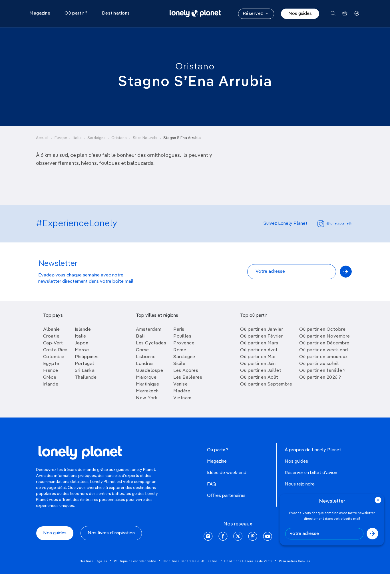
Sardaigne (96, 138)
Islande (83, 329)
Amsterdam (149, 329)
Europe (61, 138)
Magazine (217, 461)
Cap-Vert (53, 343)
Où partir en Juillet (260, 370)
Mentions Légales (93, 561)
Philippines (87, 357)
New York (146, 398)
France (50, 370)
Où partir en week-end (323, 350)
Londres (145, 364)
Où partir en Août (259, 377)
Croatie (51, 336)
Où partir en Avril (258, 350)
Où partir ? (217, 450)
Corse (142, 350)
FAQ (211, 484)
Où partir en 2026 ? (320, 377)
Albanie (51, 329)
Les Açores (185, 370)
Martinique (147, 384)
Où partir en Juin (258, 364)
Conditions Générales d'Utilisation (190, 561)
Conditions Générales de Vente (248, 561)
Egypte (51, 364)
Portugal (84, 364)
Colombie (54, 357)
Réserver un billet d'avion (311, 473)
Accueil (42, 138)
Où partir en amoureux (323, 357)
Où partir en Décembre (324, 343)
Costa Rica (55, 350)
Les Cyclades (151, 343)
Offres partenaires (226, 495)
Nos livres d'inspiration (111, 533)
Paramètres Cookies (294, 561)
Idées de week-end (226, 473)
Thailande (86, 377)
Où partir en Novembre (324, 336)
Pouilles (182, 336)
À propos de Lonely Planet (313, 450)
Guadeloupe (149, 370)
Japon (82, 343)
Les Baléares (187, 377)
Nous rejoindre (300, 484)
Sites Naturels (145, 138)
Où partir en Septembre (266, 384)
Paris (178, 329)
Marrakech (147, 391)
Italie (77, 138)
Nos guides (300, 13)
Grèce (50, 377)
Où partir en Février (261, 336)
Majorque (146, 377)
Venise (180, 384)
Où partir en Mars (259, 343)
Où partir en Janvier (261, 329)
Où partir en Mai (257, 357)
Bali (140, 336)
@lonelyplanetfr (339, 223)
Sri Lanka (85, 370)
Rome (179, 350)
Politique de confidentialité (135, 561)
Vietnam (182, 398)
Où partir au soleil (319, 364)
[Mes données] (356, 13)
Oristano (195, 66)
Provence (183, 343)
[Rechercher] (333, 13)
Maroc (82, 350)
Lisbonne (146, 357)
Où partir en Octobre (322, 329)
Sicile (179, 364)
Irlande (51, 384)
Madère (181, 391)
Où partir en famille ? (322, 370)
